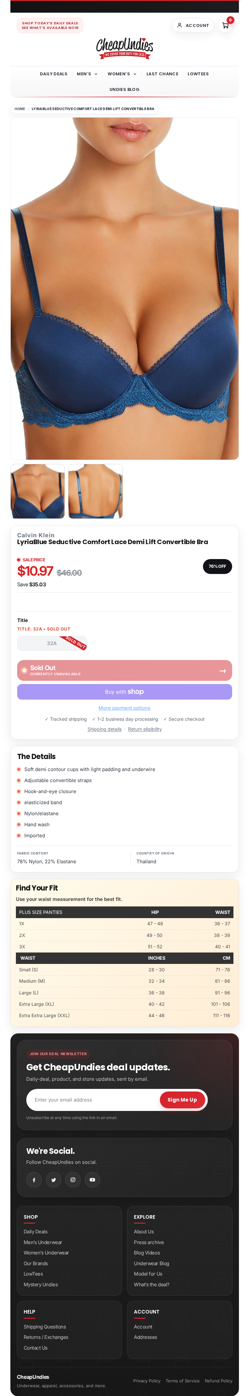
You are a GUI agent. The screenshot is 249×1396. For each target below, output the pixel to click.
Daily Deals (53, 74)
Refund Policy (218, 1380)
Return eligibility (145, 729)
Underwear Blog (151, 1263)
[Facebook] (34, 1180)
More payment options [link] (124, 708)
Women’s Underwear (46, 1253)
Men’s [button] (84, 74)
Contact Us (36, 1348)
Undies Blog (124, 89)
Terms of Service (183, 1380)
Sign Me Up (182, 1099)
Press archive (149, 1242)
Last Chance (162, 74)
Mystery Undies (41, 1284)
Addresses (145, 1337)
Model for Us (148, 1274)
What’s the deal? (152, 1284)
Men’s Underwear (43, 1242)
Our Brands (36, 1263)
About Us (144, 1231)
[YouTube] (92, 1180)
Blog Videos (147, 1253)
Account (143, 1327)
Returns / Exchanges (46, 1337)
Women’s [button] (119, 74)
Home (20, 109)
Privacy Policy (146, 1380)
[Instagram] (73, 1180)
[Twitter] (53, 1180)
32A (52, 643)
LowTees (198, 74)
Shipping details (105, 729)
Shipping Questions (45, 1327)
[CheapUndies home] (124, 48)
